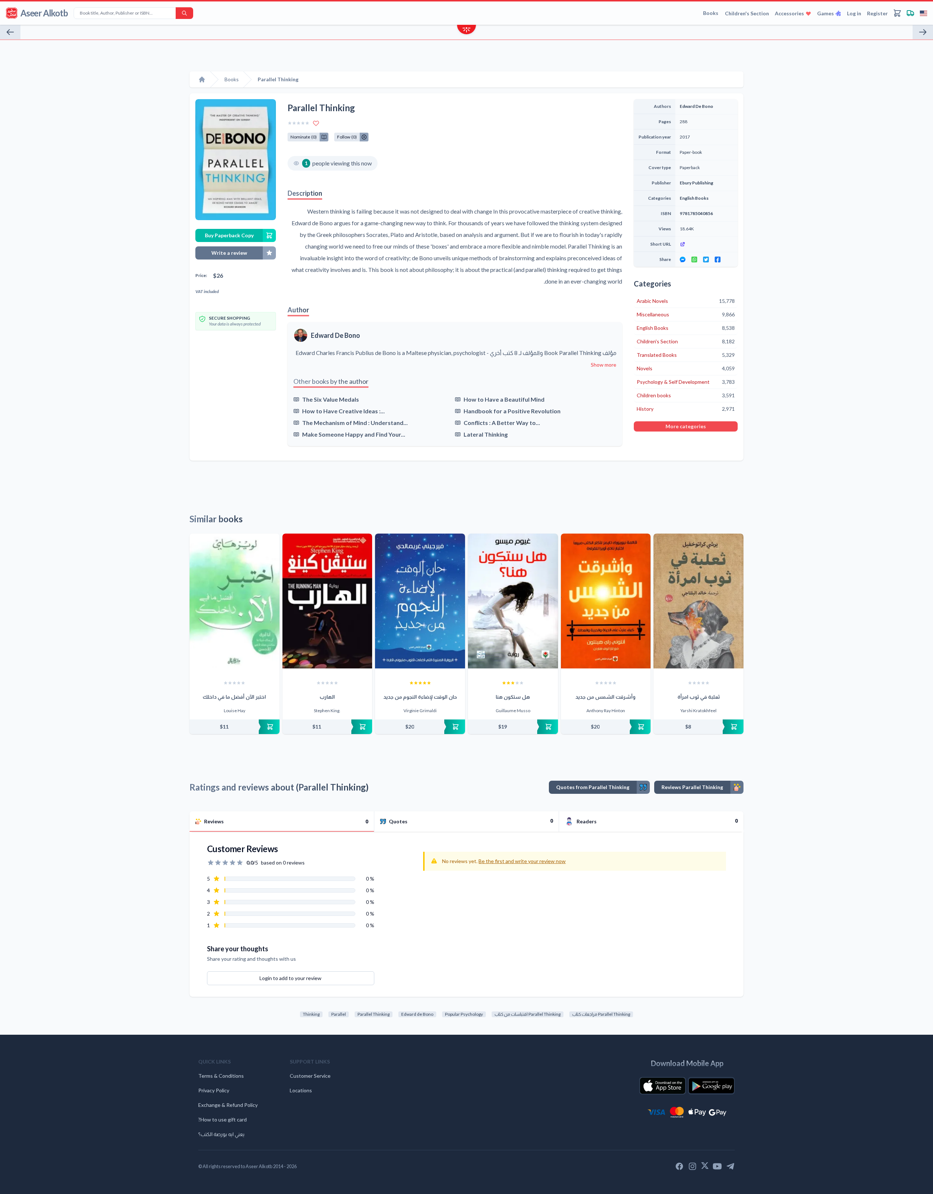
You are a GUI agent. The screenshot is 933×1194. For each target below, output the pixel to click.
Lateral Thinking (486, 434)
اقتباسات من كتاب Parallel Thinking (528, 1014)
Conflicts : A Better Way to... (502, 422)
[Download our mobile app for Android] (711, 1085)
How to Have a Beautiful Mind (504, 399)
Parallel (338, 1014)
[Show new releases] (466, 30)
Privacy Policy (213, 1090)
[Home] (202, 79)
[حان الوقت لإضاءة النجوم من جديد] (420, 601)
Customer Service (310, 1076)
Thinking (311, 1014)
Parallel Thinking (374, 1014)
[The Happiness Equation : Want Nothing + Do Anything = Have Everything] (10, 32)
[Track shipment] (910, 13)
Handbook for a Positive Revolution (512, 410)
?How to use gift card (222, 1119)
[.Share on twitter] (706, 259)
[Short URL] (706, 244)
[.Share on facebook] (718, 259)
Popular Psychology (464, 1014)
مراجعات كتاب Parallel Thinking (601, 1014)
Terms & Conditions (221, 1076)
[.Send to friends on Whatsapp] (694, 259)
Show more (603, 365)
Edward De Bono (335, 335)
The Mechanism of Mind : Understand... (355, 422)
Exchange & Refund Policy (228, 1105)
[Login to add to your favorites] (316, 123)
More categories (685, 426)
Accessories (789, 13)
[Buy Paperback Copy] (235, 726)
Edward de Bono (417, 1014)
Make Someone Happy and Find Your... (353, 434)
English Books (694, 198)
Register (877, 13)
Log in (854, 13)
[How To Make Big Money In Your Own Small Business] (923, 32)
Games (825, 13)
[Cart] (897, 13)
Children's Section (747, 13)
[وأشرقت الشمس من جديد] (606, 601)
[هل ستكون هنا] (513, 601)
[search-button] (184, 13)
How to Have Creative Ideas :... (343, 410)
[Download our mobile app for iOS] (662, 1085)
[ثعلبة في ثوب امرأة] (698, 601)
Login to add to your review (290, 978)
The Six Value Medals (330, 399)
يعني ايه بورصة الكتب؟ (221, 1134)
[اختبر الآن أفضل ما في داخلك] (235, 601)
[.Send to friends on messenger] (683, 259)
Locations (301, 1090)
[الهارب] (327, 601)
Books (710, 13)
